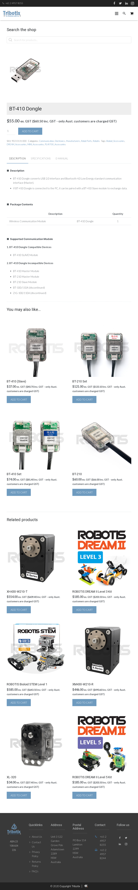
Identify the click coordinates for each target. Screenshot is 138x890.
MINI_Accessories (35, 144)
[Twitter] (120, 3)
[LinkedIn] (126, 3)
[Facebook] (114, 3)
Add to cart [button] (19, 399)
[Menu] (116, 13)
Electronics (60, 141)
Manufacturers (73, 141)
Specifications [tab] (41, 158)
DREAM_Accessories (16, 144)
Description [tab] (17, 158)
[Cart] (131, 13)
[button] (39, 57)
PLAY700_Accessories (55, 144)
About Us (37, 836)
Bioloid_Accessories (115, 141)
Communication (46, 141)
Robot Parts (86, 141)
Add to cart (30, 131)
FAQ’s (35, 871)
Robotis (96, 141)
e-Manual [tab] (62, 158)
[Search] (124, 13)
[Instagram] (132, 3)
